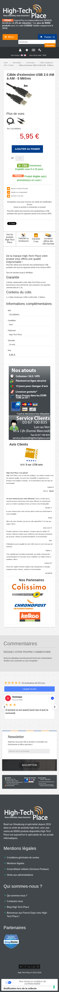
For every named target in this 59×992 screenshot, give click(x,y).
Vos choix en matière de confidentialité (32, 982)
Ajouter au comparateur (19, 192)
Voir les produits (9, 238)
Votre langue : (15, 55)
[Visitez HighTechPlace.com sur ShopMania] (11, 936)
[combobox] (32, 41)
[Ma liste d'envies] (26, 50)
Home (6, 63)
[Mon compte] (20, 50)
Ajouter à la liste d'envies (19, 188)
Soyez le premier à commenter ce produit (30, 207)
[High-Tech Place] (26, 5)
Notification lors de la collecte (20, 988)
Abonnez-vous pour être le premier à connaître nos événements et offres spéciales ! (27, 743)
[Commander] (33, 50)
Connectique (30, 63)
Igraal (51, 491)
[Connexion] (39, 50)
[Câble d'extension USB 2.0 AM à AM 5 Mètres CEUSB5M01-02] (10, 121)
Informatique (17, 63)
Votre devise (33, 55)
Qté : (13, 158)
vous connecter (16, 661)
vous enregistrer (31, 661)
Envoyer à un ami (17, 196)
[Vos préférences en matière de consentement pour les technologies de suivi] (54, 987)
